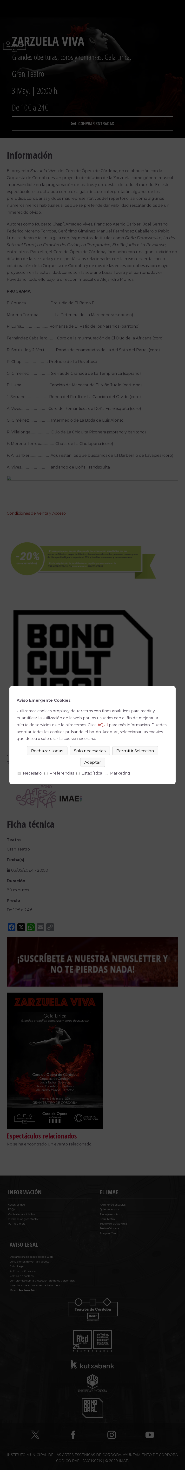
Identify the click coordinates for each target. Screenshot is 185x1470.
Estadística (92, 773)
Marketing (120, 773)
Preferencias (62, 773)
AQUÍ (103, 725)
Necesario (32, 773)
